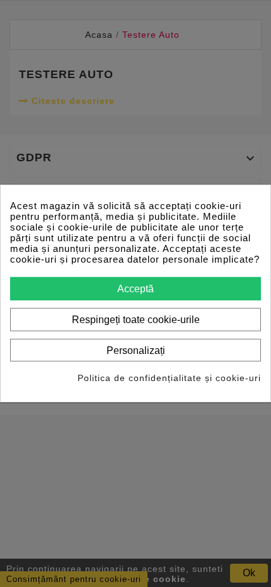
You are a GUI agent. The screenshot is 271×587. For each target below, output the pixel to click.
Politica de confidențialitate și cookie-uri (169, 378)
